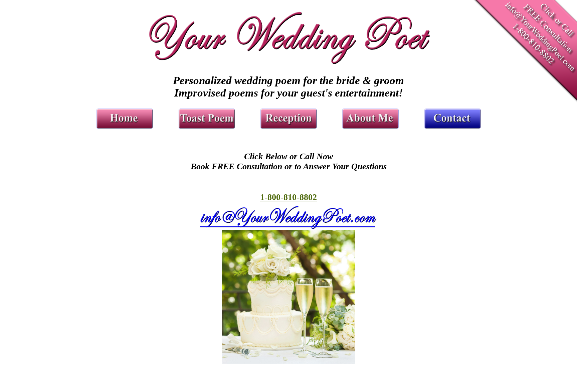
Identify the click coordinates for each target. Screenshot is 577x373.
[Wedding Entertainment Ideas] (288, 126)
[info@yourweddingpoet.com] (288, 227)
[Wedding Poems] (124, 126)
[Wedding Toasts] (206, 126)
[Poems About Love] (370, 126)
